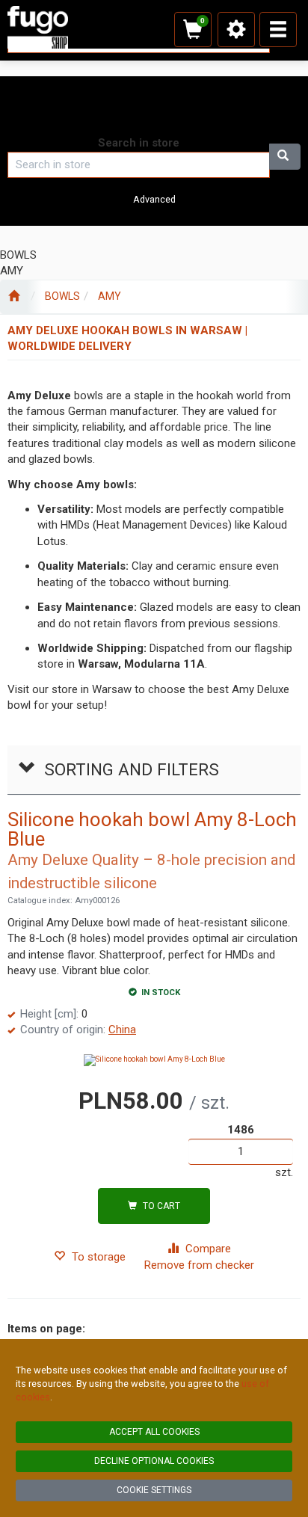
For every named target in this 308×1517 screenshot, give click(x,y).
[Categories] (278, 29)
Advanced (154, 199)
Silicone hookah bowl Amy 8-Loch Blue (152, 829)
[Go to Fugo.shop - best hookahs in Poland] (14, 296)
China (122, 1029)
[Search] (285, 157)
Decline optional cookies (154, 1461)
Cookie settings (154, 1490)
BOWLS (62, 296)
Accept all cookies (154, 1432)
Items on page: (46, 1328)
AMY (109, 296)
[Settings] (236, 29)
